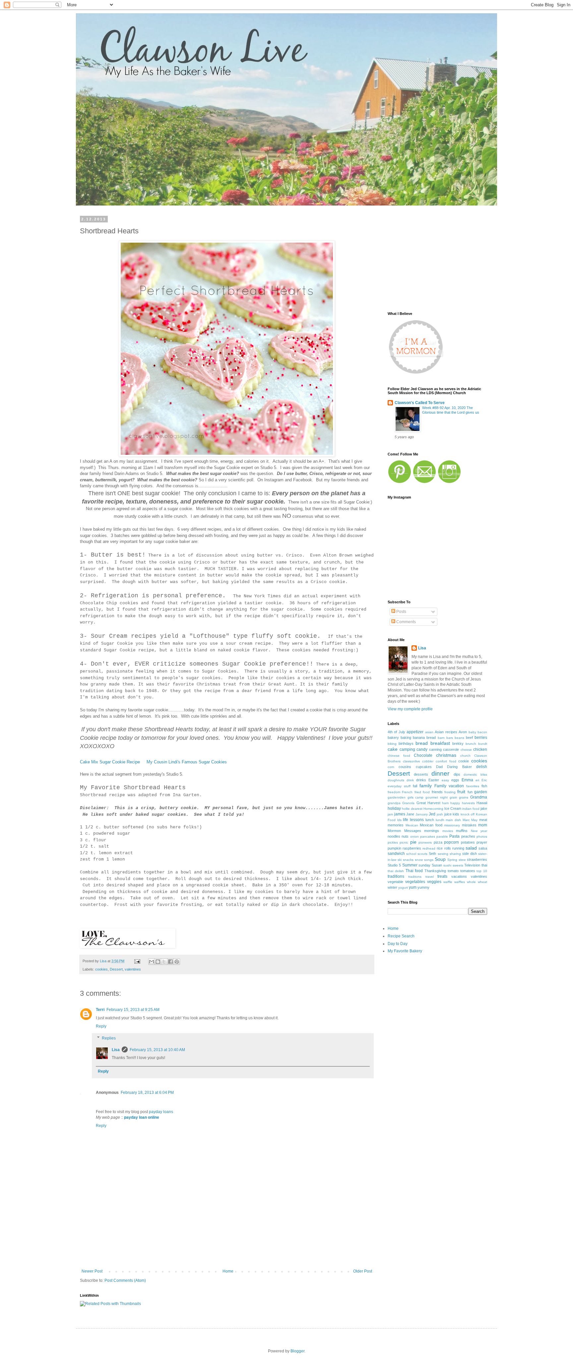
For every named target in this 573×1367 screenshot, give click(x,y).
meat (483, 820)
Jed (432, 814)
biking (392, 743)
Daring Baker (459, 767)
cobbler (427, 761)
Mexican (412, 825)
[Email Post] (137, 961)
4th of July (396, 732)
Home (228, 1271)
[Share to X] (164, 961)
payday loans (161, 1111)
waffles (459, 882)
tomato (453, 871)
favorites (472, 786)
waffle (447, 882)
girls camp (416, 797)
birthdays (406, 743)
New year (479, 831)
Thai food (414, 870)
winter (392, 887)
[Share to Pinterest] (176, 961)
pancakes (427, 836)
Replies (109, 1038)
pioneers (425, 842)
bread (421, 743)
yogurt (403, 887)
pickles (393, 842)
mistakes (469, 825)
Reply (101, 1026)
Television (472, 865)
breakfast (440, 743)
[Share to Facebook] (170, 961)
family (425, 785)
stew (462, 860)
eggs (455, 780)
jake (483, 808)
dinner (440, 773)
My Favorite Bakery (405, 951)
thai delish (396, 871)
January (421, 814)
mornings (431, 831)
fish (484, 786)
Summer (409, 865)
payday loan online (141, 1117)
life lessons (413, 819)
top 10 (482, 871)
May (474, 820)
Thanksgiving (435, 871)
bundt (482, 743)
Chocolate (423, 755)
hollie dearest (412, 808)
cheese (466, 749)
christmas (446, 755)
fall (415, 786)
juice (448, 814)
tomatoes (467, 871)
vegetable (395, 882)
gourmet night (436, 797)
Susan (437, 865)
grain (453, 797)
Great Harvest (428, 803)
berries (481, 737)
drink (410, 780)
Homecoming (433, 808)
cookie (463, 761)
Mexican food (431, 825)
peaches (468, 836)
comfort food (446, 761)
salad (471, 848)
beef (469, 738)
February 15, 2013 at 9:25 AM (132, 1009)
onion (414, 836)
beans (459, 738)
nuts (405, 836)
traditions (396, 876)
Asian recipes (446, 732)
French (407, 792)
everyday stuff (399, 786)
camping (407, 749)
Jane (410, 814)
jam (390, 814)
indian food (470, 808)
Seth (432, 854)
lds (399, 820)
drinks (421, 780)
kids (456, 814)
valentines (133, 969)
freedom (394, 792)
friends (437, 792)
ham (445, 803)
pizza (438, 842)
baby (472, 732)
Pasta (454, 836)
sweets (458, 865)
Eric (484, 780)
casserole (451, 749)
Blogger (297, 1351)
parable (442, 836)
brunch (471, 743)
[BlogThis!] (158, 961)
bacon (482, 732)
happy (455, 803)
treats (442, 876)
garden (480, 792)
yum (412, 887)
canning (435, 749)
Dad (439, 767)
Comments (405, 622)
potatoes (468, 842)
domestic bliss (475, 774)
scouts (422, 854)
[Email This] (151, 961)
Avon (463, 732)
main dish (453, 820)
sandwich (396, 853)
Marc (466, 820)
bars (449, 738)
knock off (468, 814)
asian (429, 732)
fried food (422, 792)
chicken (480, 749)
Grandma (478, 797)
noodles (394, 836)
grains (463, 797)
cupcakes (424, 767)
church (465, 755)
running (458, 848)
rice (440, 848)
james (399, 814)
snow (419, 860)
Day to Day (398, 943)
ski (400, 860)
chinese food (399, 755)
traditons (414, 876)
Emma (467, 780)
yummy (423, 887)
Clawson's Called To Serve (420, 402)
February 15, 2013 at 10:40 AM (157, 1049)
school (411, 854)
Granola (408, 803)
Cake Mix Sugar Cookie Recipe (110, 761)
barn (441, 738)
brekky (458, 743)
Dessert (116, 969)
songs (428, 860)
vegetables (415, 881)
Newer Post (92, 1271)
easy (445, 780)
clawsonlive (411, 761)
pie (413, 842)
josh (440, 814)
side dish (469, 854)
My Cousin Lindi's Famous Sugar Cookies (187, 761)
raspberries (412, 848)
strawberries (477, 860)
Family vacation (449, 786)
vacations (459, 876)
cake (393, 749)
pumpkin (394, 848)
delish (481, 766)
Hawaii (482, 803)
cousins (405, 767)
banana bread (424, 738)
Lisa (116, 1049)
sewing (443, 854)
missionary (452, 825)
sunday (424, 865)
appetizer (415, 732)
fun (470, 792)
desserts (421, 774)
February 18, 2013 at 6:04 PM (147, 1092)
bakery (393, 738)
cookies (101, 969)
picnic (404, 842)
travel (429, 876)
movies (447, 831)
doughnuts (396, 780)
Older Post (362, 1271)
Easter (433, 780)
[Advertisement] (227, 1246)
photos (482, 836)
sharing (455, 854)
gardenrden (397, 797)
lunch (429, 820)
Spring (452, 860)
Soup (440, 859)
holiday (394, 808)
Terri (100, 1009)
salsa (482, 848)
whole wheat (477, 882)
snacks (408, 860)
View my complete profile (410, 709)
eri (477, 780)
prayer (482, 842)
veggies (434, 881)
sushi (447, 865)
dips (457, 774)
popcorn (451, 842)
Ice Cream (452, 808)
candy (421, 749)
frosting (450, 792)
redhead (428, 848)
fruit (461, 791)
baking (406, 738)
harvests (468, 803)
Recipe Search (401, 936)
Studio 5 (394, 865)
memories (396, 825)
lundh (440, 820)
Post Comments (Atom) (125, 1280)
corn (391, 767)
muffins (462, 831)
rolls (447, 848)
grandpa (394, 803)
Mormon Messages (404, 831)
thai (484, 865)
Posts (400, 611)
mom (482, 825)
